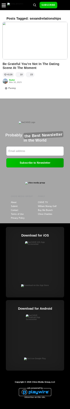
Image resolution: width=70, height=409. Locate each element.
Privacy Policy (18, 218)
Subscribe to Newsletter (35, 162)
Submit (14, 206)
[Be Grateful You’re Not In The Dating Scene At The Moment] (35, 40)
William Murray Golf (47, 206)
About (13, 202)
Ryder (12, 80)
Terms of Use (17, 214)
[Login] (62, 5)
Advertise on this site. (35, 397)
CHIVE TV (43, 202)
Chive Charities (45, 214)
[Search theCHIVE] (34, 5)
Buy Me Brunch (45, 210)
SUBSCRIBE (48, 5)
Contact (14, 210)
